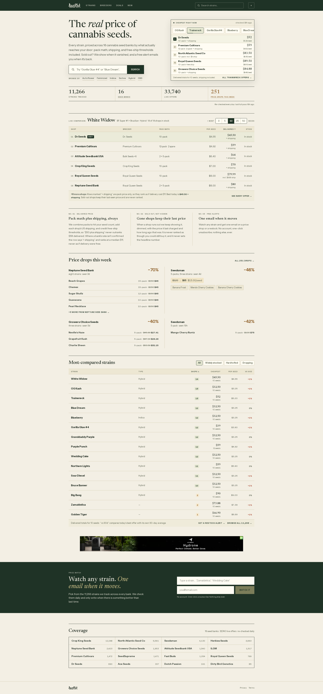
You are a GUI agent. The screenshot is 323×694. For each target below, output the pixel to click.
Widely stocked (213, 363)
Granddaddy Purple (83, 437)
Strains (91, 5)
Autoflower (88, 78)
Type (140, 371)
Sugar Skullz (76, 293)
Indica (113, 78)
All (199, 363)
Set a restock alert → (211, 523)
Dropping (248, 363)
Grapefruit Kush (78, 339)
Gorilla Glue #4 (214, 30)
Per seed (211, 129)
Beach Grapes (77, 281)
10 (231, 121)
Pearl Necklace (77, 306)
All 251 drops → (244, 260)
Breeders (106, 5)
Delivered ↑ (229, 129)
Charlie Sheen (77, 345)
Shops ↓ (195, 371)
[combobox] (221, 5)
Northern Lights (80, 466)
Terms (251, 687)
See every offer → (242, 196)
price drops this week (223, 97)
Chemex (73, 287)
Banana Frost (179, 287)
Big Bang (76, 495)
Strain (74, 371)
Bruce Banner (79, 485)
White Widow (101, 120)
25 (237, 121)
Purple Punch (79, 446)
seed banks (124, 97)
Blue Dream (249, 30)
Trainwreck (195, 30)
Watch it (244, 590)
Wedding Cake (79, 456)
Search (135, 69)
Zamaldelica (78, 504)
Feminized (102, 78)
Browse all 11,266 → (239, 523)
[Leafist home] (74, 5)
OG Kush (179, 30)
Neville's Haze (76, 332)
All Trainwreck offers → (237, 77)
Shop (73, 129)
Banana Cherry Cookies (230, 287)
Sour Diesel (78, 475)
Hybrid (132, 78)
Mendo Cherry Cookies (202, 287)
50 (243, 121)
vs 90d (248, 371)
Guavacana (75, 300)
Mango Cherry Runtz (183, 332)
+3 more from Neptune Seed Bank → (89, 312)
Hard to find (232, 363)
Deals (119, 5)
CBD (140, 78)
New (130, 5)
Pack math (164, 129)
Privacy (243, 687)
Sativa (122, 78)
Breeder (127, 129)
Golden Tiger (79, 514)
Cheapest (215, 371)
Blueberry (232, 30)
